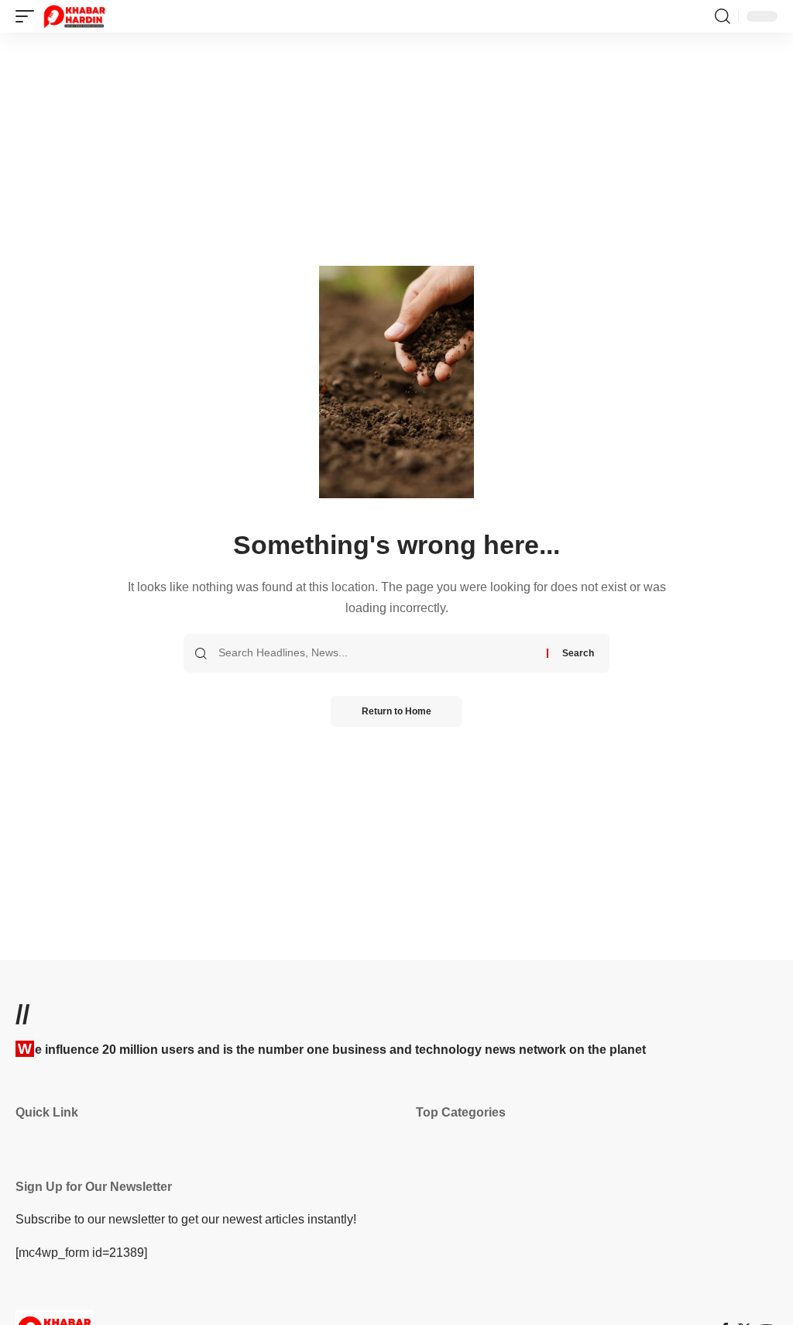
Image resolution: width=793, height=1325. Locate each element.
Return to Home (396, 711)
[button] (28, 16)
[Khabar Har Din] (74, 16)
